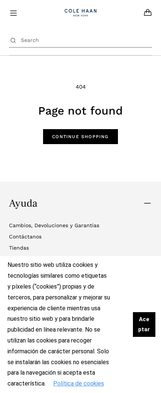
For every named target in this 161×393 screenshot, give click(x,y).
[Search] (13, 40)
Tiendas (19, 248)
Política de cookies (78, 383)
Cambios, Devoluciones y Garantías (54, 225)
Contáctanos (25, 237)
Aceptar (144, 324)
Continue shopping (80, 136)
